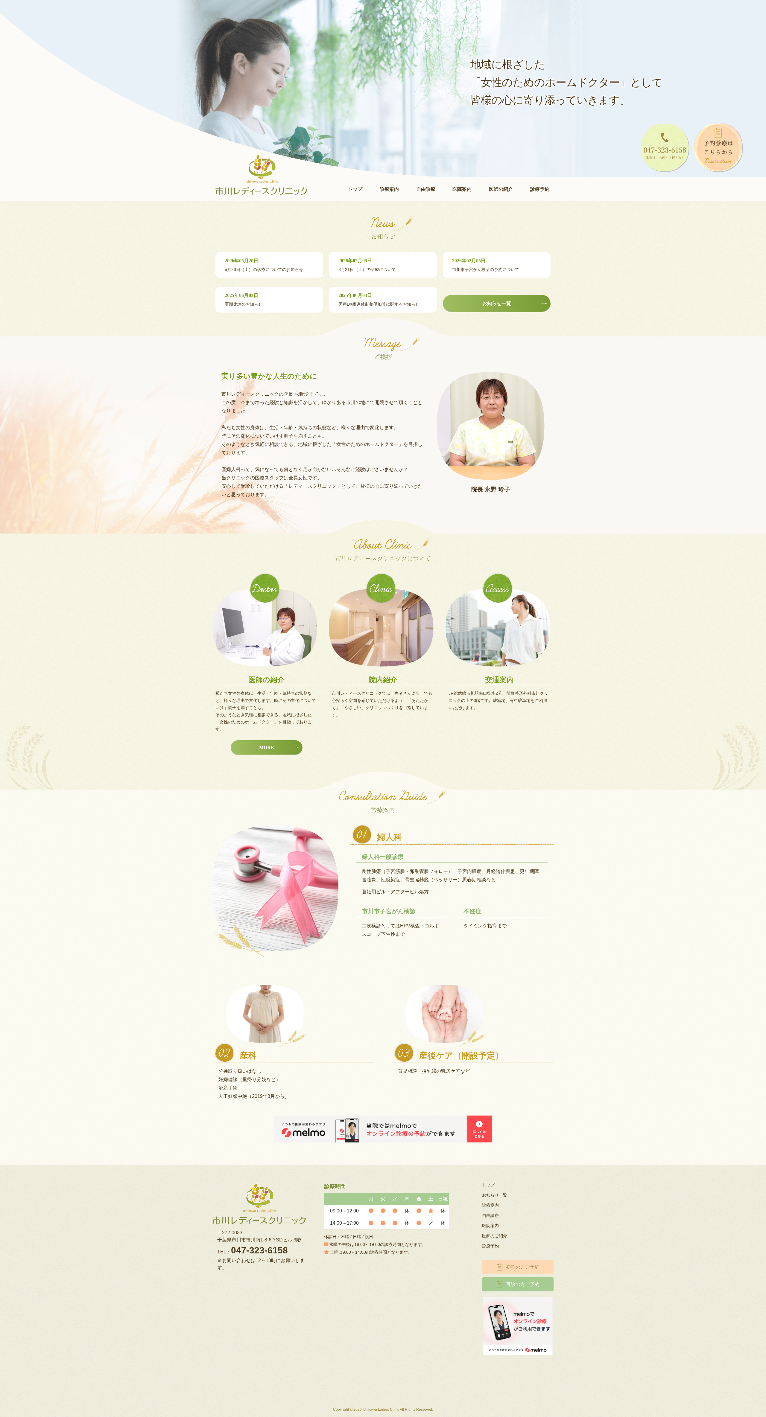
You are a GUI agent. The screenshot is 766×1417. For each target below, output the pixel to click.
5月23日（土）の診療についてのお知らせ (264, 265)
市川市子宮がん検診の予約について (485, 265)
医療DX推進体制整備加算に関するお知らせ (379, 300)
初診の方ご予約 (522, 1267)
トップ (355, 189)
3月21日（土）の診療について (367, 265)
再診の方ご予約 (522, 1284)
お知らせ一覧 (494, 1195)
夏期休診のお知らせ (243, 300)
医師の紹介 (501, 189)
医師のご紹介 (494, 1235)
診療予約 (539, 189)
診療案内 (389, 189)
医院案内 (462, 189)
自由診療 (425, 189)
